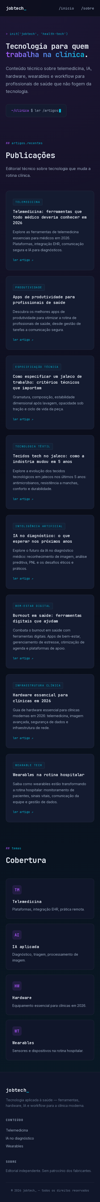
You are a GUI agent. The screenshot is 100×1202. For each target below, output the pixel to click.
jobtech (16, 8)
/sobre (87, 8)
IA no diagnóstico (20, 1138)
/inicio (66, 8)
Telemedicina (17, 1130)
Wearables (14, 1146)
